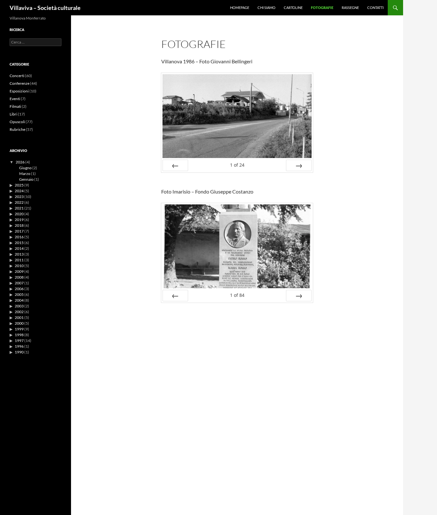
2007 (19, 283)
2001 (19, 317)
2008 (19, 277)
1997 (19, 340)
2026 (20, 162)
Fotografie (322, 7)
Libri (13, 114)
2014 (19, 248)
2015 (19, 242)
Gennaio (26, 179)
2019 (19, 219)
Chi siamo (266, 7)
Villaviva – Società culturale (45, 7)
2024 (19, 190)
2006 (19, 288)
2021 (19, 208)
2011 (19, 260)
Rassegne (350, 7)
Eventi (15, 98)
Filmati (15, 106)
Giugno (25, 167)
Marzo (24, 173)
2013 (19, 254)
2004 (19, 300)
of (237, 165)
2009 (19, 271)
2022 (19, 202)
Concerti (17, 75)
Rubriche (17, 129)
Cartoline (293, 7)
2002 (19, 311)
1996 (19, 346)
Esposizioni (19, 91)
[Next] (299, 165)
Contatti (375, 7)
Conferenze (19, 83)
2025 (19, 185)
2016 (19, 236)
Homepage (239, 7)
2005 (19, 294)
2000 (19, 323)
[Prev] (175, 165)
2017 (19, 231)
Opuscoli (17, 121)
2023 (19, 196)
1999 (19, 329)
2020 (19, 213)
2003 (19, 306)
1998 (19, 334)
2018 (19, 225)
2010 (19, 265)
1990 (19, 352)
